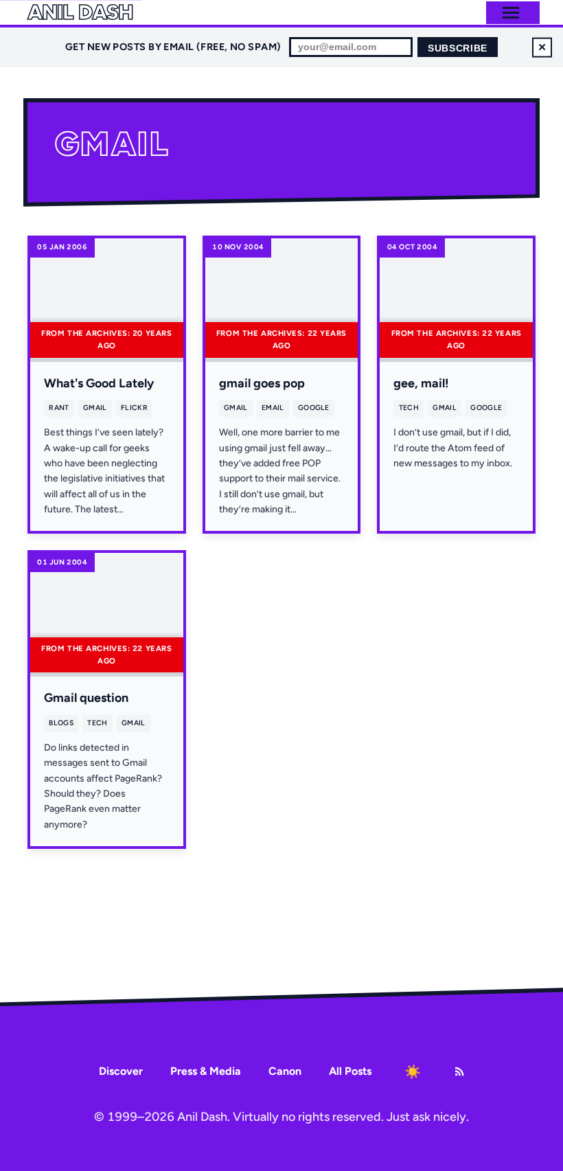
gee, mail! (421, 383)
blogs (61, 722)
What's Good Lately (99, 383)
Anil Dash (80, 12)
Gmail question (86, 697)
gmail (95, 407)
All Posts (350, 1071)
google (314, 407)
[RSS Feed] (459, 1071)
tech (409, 407)
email (273, 407)
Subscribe (457, 48)
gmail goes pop (262, 383)
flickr (134, 407)
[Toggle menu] (511, 12)
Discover (121, 1071)
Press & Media (205, 1071)
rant (59, 407)
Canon (284, 1071)
